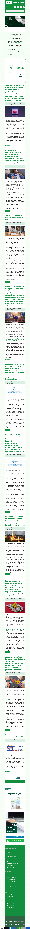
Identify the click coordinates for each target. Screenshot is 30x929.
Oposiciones (9, 854)
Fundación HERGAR (11, 867)
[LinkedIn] (11, 928)
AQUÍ (24, 924)
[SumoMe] (28, 928)
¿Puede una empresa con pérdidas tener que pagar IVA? (14, 218)
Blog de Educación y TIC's (12, 912)
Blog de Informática (11, 901)
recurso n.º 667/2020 (17, 135)
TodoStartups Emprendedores (13, 863)
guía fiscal (17, 42)
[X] (6, 928)
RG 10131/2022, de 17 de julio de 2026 (15, 195)
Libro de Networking (11, 881)
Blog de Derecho (10, 898)
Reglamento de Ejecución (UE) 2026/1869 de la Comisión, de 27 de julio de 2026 (15, 339)
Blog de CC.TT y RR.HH (11, 896)
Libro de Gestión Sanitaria (12, 886)
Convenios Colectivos (11, 856)
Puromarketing (10, 865)
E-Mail (7, 785)
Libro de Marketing (11, 879)
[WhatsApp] (19, 928)
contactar (23, 918)
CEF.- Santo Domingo (11, 861)
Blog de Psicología (10, 907)
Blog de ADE (9, 894)
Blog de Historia (10, 899)
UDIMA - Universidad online (12, 860)
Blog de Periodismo (11, 905)
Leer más (8, 145)
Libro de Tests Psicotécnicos (12, 885)
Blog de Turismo (10, 909)
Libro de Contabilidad (11, 874)
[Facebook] (15, 928)
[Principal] (15, 4)
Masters (8, 850)
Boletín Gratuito (12, 53)
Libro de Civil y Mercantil (12, 877)
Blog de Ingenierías (11, 903)
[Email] (23, 928)
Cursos (8, 852)
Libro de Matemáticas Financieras (14, 883)
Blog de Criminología (11, 910)
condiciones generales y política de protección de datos (16, 922)
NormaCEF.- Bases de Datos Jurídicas (14, 858)
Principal (7, 30)
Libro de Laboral (10, 875)
